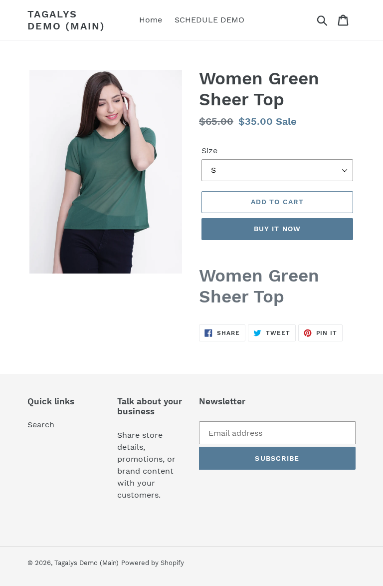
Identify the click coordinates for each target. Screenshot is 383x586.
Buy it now (277, 229)
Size (209, 150)
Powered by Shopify (152, 563)
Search (40, 424)
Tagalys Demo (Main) (66, 20)
